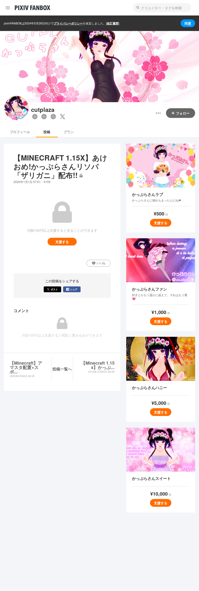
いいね (101, 263)
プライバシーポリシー (68, 23)
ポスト (54, 289)
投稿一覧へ (62, 369)
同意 (187, 23)
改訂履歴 (112, 23)
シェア (73, 289)
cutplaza (42, 109)
